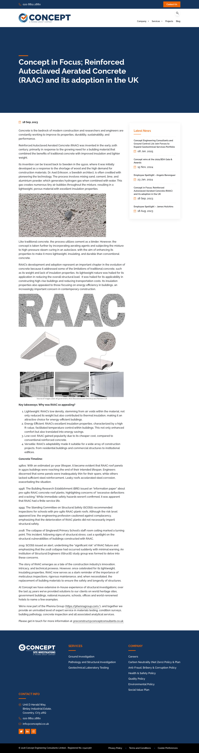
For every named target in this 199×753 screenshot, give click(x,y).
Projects (169, 21)
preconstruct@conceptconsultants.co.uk (98, 621)
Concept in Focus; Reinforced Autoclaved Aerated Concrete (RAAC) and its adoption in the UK (153, 190)
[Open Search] (177, 13)
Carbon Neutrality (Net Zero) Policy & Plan (154, 662)
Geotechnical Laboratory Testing (88, 667)
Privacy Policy (115, 748)
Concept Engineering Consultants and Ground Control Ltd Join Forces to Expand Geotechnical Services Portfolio (154, 143)
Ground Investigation (81, 656)
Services (156, 21)
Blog (178, 21)
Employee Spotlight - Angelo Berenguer (155, 175)
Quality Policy (136, 678)
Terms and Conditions (140, 748)
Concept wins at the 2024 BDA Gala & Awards (153, 161)
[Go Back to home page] (45, 18)
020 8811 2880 (32, 4)
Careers (133, 656)
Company (141, 21)
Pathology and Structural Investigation (92, 662)
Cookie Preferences (168, 748)
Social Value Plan (138, 689)
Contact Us (172, 4)
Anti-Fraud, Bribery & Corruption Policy (152, 667)
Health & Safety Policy (142, 673)
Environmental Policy (141, 684)
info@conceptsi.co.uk (36, 723)
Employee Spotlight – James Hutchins (153, 206)
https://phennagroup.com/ (83, 606)
